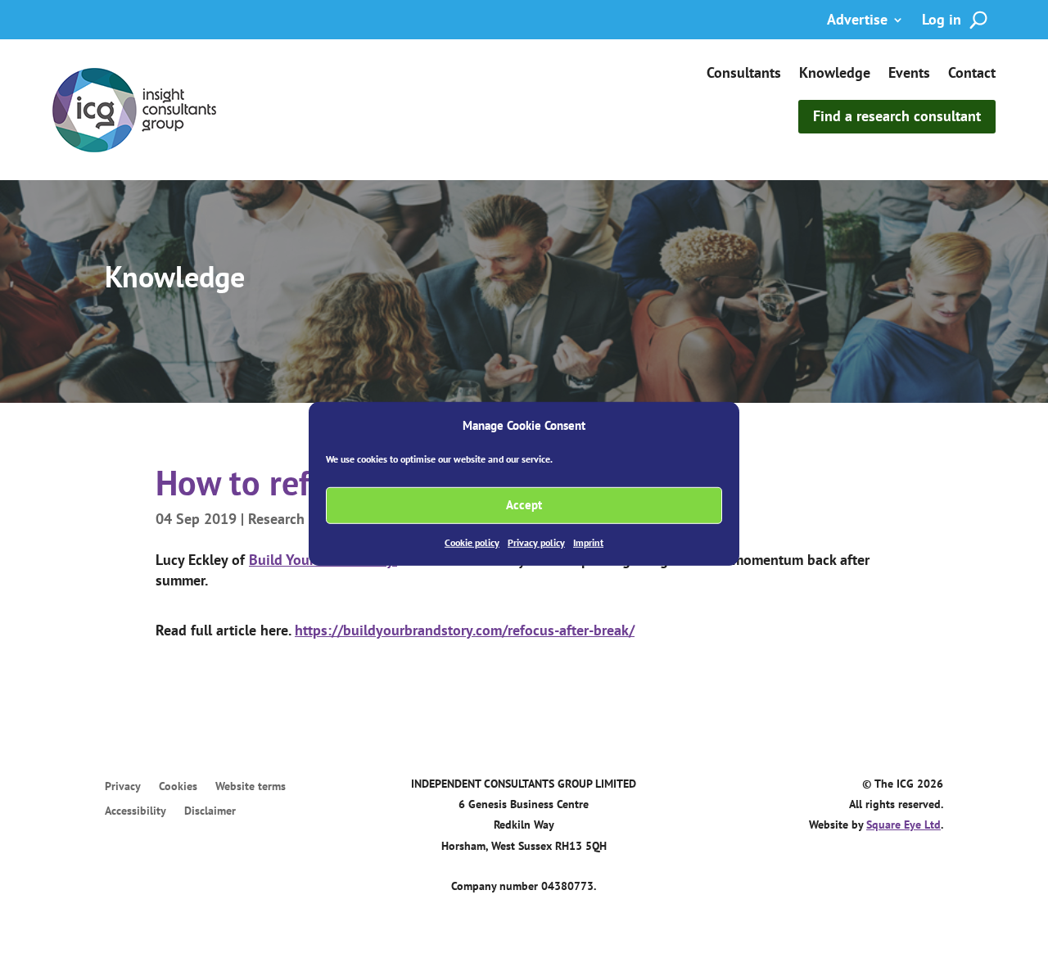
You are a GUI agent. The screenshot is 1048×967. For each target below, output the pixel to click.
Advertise (857, 21)
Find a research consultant (897, 115)
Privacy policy (536, 542)
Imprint (588, 542)
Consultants (744, 74)
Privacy (123, 786)
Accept (524, 505)
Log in (941, 21)
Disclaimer (210, 811)
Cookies (178, 786)
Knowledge (834, 74)
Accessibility (135, 811)
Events (909, 74)
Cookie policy (472, 542)
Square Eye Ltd (903, 824)
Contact (972, 74)
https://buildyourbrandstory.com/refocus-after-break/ (465, 630)
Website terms (250, 786)
